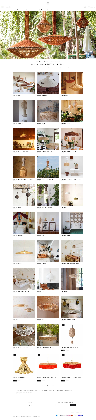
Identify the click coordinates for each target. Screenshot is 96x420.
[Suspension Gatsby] (48, 111)
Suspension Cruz (40, 235)
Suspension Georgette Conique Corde (45, 179)
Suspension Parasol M (17, 263)
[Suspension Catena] (24, 195)
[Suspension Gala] (72, 195)
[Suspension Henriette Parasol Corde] (48, 195)
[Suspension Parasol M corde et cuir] (24, 335)
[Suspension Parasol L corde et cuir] (72, 307)
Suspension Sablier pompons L (19, 377)
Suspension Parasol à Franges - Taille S (21, 151)
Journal (74, 9)
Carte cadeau (67, 9)
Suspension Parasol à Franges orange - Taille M (71, 377)
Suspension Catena (17, 207)
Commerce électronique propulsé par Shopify (32, 416)
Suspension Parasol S (65, 235)
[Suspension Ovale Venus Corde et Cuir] (24, 279)
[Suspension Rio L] (48, 307)
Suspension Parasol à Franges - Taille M (45, 151)
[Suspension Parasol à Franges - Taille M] (48, 139)
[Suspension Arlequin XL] (24, 111)
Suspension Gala (64, 207)
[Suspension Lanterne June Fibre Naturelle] (72, 335)
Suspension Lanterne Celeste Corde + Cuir (70, 263)
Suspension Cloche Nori (18, 235)
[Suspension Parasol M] (24, 251)
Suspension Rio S (64, 291)
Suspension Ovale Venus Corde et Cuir (21, 291)
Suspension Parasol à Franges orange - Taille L (46, 377)
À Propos (80, 9)
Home (37, 61)
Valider (73, 405)
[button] (3, 7)
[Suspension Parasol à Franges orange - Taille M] (72, 365)
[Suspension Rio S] (72, 279)
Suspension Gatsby (41, 123)
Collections (41, 61)
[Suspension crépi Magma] (48, 83)
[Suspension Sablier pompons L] (24, 365)
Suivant (53, 385)
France (79, 412)
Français (72, 412)
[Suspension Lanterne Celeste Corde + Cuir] (72, 251)
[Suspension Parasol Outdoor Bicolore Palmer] (48, 335)
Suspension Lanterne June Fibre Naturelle (69, 347)
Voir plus (68, 67)
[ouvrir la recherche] (6, 7)
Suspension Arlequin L (65, 123)
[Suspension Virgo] (72, 83)
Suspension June (40, 291)
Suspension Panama (17, 95)
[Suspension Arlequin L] (72, 111)
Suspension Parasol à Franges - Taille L (69, 151)
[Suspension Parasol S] (72, 223)
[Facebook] (29, 405)
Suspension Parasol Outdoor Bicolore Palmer (46, 347)
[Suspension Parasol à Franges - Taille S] (24, 139)
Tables (37, 9)
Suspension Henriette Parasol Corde (44, 207)
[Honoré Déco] (48, 3)
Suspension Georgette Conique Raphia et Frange (23, 179)
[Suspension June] (48, 279)
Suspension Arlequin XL (18, 123)
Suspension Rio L (40, 319)
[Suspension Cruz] (48, 223)
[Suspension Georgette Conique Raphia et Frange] (24, 167)
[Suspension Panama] (24, 83)
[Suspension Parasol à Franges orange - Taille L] (48, 365)
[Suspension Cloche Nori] (24, 223)
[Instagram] (31, 405)
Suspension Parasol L (41, 263)
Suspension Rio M (16, 319)
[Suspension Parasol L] (48, 251)
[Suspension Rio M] (24, 307)
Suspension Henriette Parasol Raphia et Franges (71, 179)
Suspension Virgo (64, 95)
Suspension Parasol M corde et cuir (20, 347)
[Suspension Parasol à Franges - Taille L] (72, 139)
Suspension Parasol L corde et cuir (68, 319)
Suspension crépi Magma (42, 95)
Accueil (9, 9)
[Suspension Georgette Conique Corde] (48, 167)
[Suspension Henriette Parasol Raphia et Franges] (72, 167)
